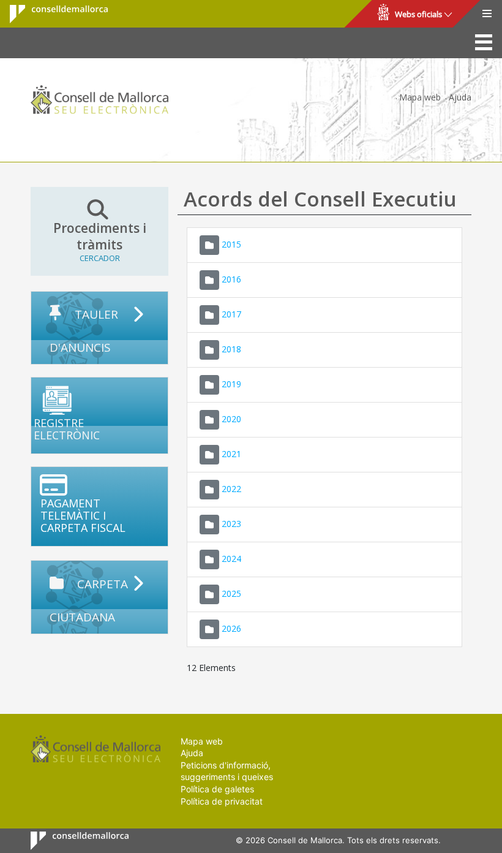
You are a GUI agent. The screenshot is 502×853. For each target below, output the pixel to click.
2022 (231, 488)
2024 (231, 558)
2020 (231, 418)
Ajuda (460, 97)
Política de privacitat (222, 801)
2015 (231, 243)
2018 (231, 348)
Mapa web (420, 97)
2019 (231, 383)
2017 (231, 313)
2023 (231, 523)
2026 (231, 628)
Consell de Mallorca (51, 14)
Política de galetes (217, 789)
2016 (231, 278)
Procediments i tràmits (99, 241)
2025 (231, 593)
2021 (231, 453)
